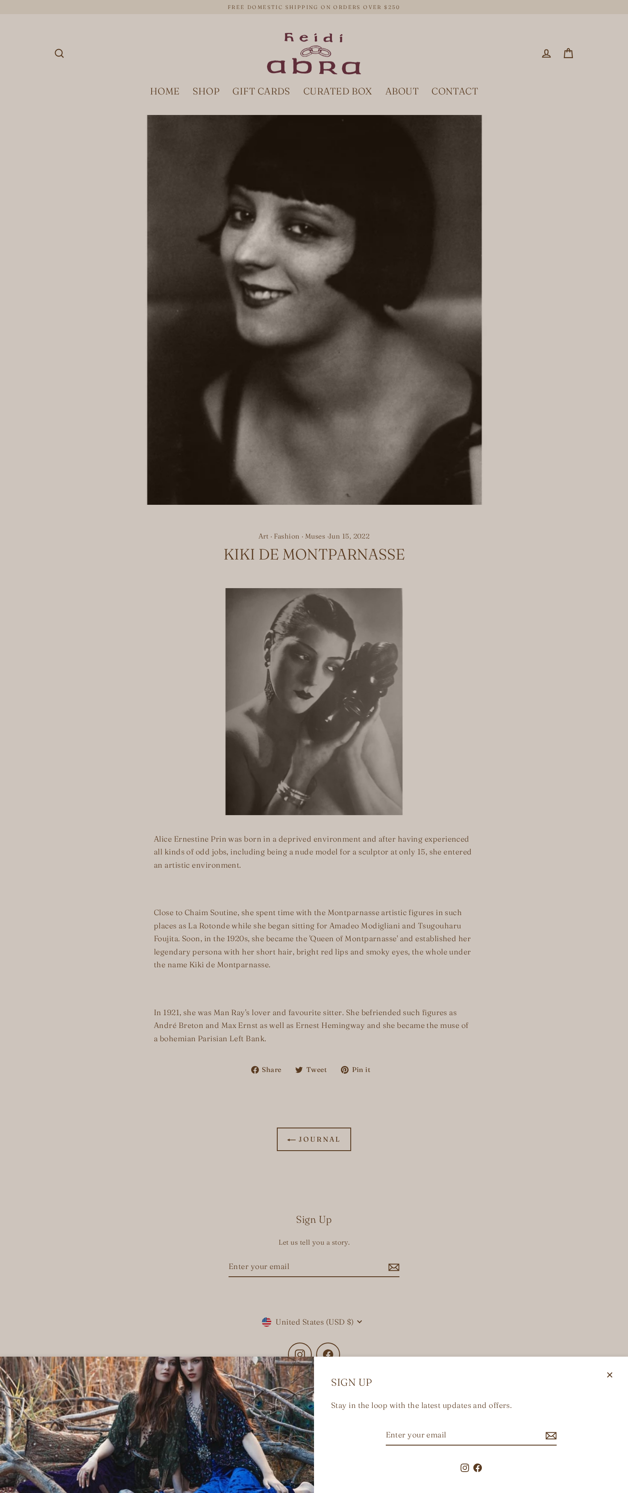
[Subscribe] (550, 1435)
